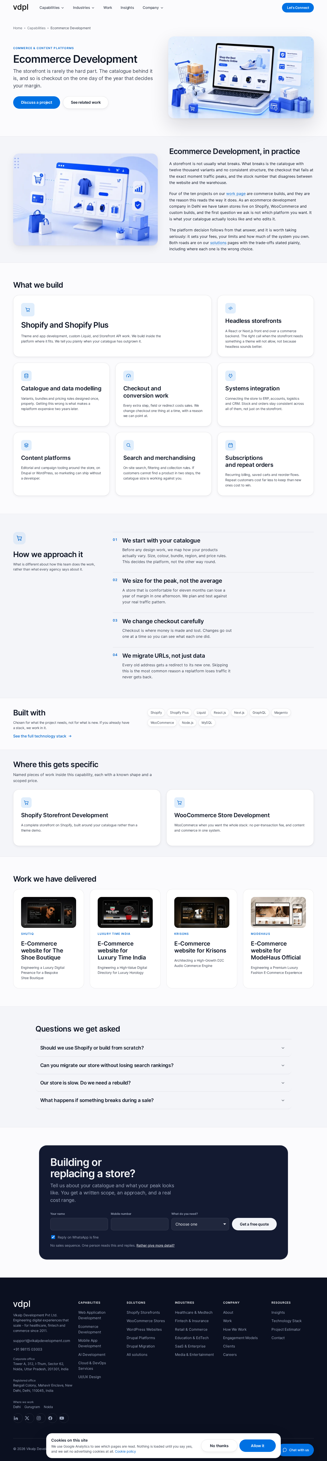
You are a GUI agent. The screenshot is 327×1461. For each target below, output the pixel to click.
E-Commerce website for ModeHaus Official (276, 950)
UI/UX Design (89, 1377)
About (228, 1312)
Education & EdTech (192, 1337)
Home (17, 28)
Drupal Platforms (141, 1337)
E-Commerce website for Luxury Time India (122, 950)
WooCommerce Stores (146, 1320)
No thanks (219, 1445)
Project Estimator (286, 1329)
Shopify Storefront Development (64, 815)
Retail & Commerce (191, 1329)
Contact (278, 1337)
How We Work (235, 1329)
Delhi (17, 1407)
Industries (81, 7)
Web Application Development (92, 1315)
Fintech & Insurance (192, 1320)
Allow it (257, 1445)
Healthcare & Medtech (194, 1312)
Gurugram (32, 1407)
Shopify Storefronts (143, 1312)
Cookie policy (125, 1451)
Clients (229, 1346)
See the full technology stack (39, 736)
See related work (86, 102)
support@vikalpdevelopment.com (41, 1340)
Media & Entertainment (194, 1354)
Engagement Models (240, 1337)
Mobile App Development (89, 1343)
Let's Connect (298, 8)
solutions (218, 242)
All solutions (137, 1354)
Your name (57, 1214)
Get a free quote (254, 1224)
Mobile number (121, 1214)
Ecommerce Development (89, 1329)
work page (236, 193)
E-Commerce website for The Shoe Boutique (42, 950)
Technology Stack (286, 1320)
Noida (48, 1407)
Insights (127, 7)
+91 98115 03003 (27, 1349)
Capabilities (49, 7)
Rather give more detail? (155, 1245)
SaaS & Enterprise (190, 1346)
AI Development (91, 1354)
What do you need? (184, 1214)
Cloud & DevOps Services (92, 1366)
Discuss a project (36, 102)
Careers (230, 1354)
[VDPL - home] (20, 7)
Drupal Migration (141, 1346)
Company (151, 7)
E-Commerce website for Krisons (200, 947)
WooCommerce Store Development (222, 815)
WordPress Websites (144, 1329)
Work (107, 7)
